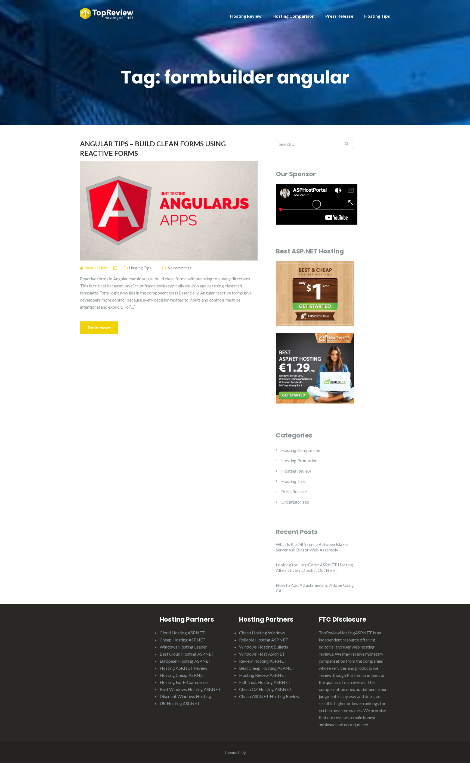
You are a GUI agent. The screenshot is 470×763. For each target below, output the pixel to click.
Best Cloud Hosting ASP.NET (187, 653)
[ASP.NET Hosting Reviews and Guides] (106, 12)
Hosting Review (246, 15)
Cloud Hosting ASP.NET (182, 632)
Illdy (242, 752)
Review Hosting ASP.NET (263, 660)
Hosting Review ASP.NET (263, 675)
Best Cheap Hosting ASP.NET (267, 668)
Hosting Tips (377, 15)
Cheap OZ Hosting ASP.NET (265, 689)
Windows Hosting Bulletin (263, 646)
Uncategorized (295, 501)
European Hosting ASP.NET (185, 660)
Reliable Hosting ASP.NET (263, 639)
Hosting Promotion (299, 460)
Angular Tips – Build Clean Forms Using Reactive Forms (153, 148)
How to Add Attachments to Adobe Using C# (315, 587)
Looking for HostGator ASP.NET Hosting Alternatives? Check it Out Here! (314, 567)
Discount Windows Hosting (185, 696)
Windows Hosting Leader (183, 646)
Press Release (339, 15)
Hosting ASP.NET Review (183, 668)
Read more (99, 327)
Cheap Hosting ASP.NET (183, 639)
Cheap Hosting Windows (262, 632)
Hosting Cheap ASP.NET (183, 675)
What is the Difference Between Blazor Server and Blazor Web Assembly (312, 547)
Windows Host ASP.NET (262, 653)
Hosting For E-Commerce (184, 682)
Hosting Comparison (293, 15)
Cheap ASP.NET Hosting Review (269, 696)
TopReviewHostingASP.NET (345, 632)
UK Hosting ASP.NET (180, 703)
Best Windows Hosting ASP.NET (190, 689)
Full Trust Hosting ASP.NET (265, 682)
